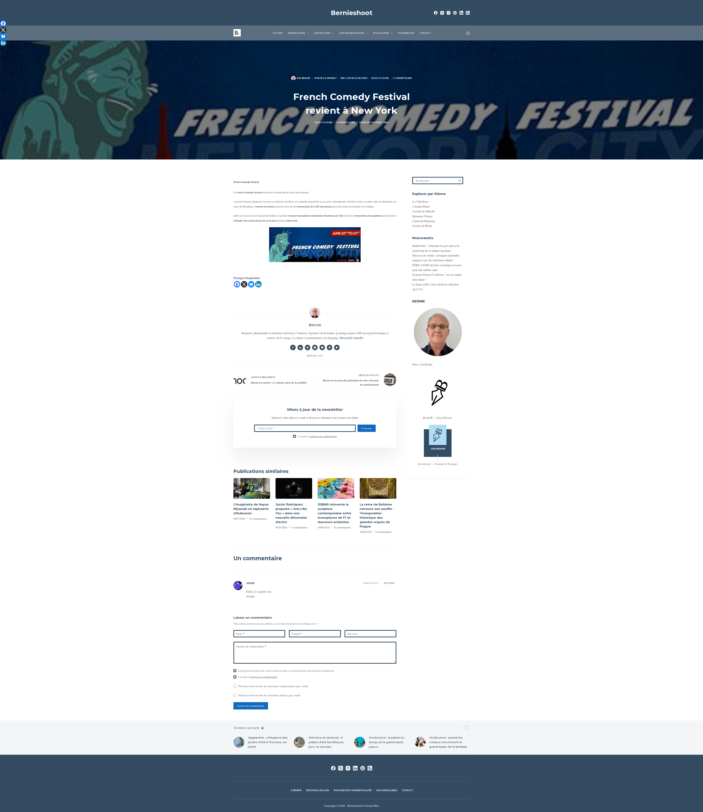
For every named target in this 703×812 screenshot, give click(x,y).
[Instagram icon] (322, 347)
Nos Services (406, 33)
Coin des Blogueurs (351, 33)
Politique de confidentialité (353, 790)
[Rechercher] (468, 33)
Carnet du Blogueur (423, 221)
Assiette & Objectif (423, 211)
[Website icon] (307, 347)
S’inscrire (366, 428)
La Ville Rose (420, 201)
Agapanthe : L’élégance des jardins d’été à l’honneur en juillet (268, 742)
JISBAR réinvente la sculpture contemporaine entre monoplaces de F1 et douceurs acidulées (334, 513)
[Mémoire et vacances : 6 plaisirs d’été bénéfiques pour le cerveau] (299, 742)
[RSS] (468, 13)
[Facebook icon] (293, 347)
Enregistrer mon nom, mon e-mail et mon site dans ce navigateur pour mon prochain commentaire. (286, 670)
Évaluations (381, 33)
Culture (383, 78)
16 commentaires (258, 518)
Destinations (296, 33)
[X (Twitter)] (442, 13)
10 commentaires (342, 527)
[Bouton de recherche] (459, 180)
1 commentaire (402, 78)
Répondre (389, 583)
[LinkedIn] (461, 13)
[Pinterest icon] (329, 347)
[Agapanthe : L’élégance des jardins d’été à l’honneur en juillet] (238, 742)
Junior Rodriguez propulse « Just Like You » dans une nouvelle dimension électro (291, 513)
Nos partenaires (386, 790)
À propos (296, 790)
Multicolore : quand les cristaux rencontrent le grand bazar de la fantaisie (448, 742)
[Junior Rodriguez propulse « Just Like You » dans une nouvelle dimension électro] (294, 488)
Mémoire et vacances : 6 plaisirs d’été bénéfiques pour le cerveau (326, 742)
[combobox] (435, 180)
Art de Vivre (322, 33)
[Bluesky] (251, 284)
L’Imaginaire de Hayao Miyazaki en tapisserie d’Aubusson (251, 509)
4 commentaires (299, 527)
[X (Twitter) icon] (315, 347)
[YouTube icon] (337, 347)
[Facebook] (436, 13)
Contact (425, 33)
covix (250, 583)
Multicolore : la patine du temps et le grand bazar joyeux (387, 742)
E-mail (297, 634)
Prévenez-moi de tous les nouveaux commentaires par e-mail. (274, 686)
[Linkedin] (258, 284)
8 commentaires (383, 532)
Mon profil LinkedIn (351, 338)
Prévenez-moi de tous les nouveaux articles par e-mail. (270, 695)
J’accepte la (317, 436)
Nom (240, 634)
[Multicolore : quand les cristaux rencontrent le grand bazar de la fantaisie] (420, 742)
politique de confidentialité (323, 436)
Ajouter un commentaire (251, 646)
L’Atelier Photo (421, 206)
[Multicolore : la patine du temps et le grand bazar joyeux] (359, 742)
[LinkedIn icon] (300, 347)
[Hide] (1, 49)
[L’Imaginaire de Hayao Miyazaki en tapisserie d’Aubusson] (251, 488)
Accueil (277, 33)
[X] (244, 284)
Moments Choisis (422, 216)
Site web (352, 634)
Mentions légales (317, 790)
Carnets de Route (422, 226)
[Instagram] (448, 13)
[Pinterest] (455, 13)
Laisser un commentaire (250, 705)
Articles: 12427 (315, 355)
